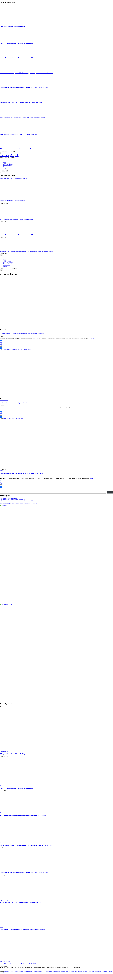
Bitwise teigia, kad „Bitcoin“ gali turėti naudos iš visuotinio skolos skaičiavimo (21, 102)
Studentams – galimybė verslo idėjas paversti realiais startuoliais (21, 473)
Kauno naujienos (95, 971)
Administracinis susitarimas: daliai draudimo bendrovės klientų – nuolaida (20, 148)
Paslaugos (5, 168)
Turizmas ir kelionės (7, 163)
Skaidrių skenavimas (28, 971)
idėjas (9, 488)
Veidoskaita (71, 971)
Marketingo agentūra (8, 971)
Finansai (4, 162)
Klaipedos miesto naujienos (38, 971)
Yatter (22, 418)
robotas (13, 418)
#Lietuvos (2, 178)
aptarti (11, 349)
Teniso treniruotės (78, 971)
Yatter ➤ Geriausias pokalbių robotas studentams (16, 403)
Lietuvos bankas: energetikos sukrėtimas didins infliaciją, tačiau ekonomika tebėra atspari (24, 87)
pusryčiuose (20, 349)
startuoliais (20, 488)
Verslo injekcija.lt (9, 155)
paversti (12, 488)
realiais (15, 488)
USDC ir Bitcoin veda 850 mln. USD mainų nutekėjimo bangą (16, 43)
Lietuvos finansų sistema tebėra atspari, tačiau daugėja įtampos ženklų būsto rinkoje (22, 117)
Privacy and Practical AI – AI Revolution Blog (12, 26)
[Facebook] (56, 341)
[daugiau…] (91, 338)
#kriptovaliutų (14, 178)
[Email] (56, 346)
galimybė (5, 488)
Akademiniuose (6, 349)
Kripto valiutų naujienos (8, 164)
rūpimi (24, 349)
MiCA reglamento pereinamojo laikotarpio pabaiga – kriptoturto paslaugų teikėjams (23, 57)
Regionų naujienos (103, 971)
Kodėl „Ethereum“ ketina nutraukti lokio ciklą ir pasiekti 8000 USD (18, 134)
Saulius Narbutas (56, 971)
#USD (9, 178)
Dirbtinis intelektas (6, 166)
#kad (18, 178)
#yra (26, 178)
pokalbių (10, 418)
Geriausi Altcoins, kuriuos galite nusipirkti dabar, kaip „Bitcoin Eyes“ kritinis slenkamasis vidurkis (26, 73)
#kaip (24, 178)
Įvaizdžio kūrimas (64, 971)
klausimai (15, 349)
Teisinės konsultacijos (18, 971)
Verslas (4, 160)
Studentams (28, 349)
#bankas (21, 178)
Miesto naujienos (48, 971)
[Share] (56, 348)
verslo (29, 488)
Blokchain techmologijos (8, 165)
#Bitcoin (6, 178)
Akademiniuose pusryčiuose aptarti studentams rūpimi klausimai (22, 334)
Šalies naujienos (6, 159)
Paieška (1, 490)
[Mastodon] (56, 343)
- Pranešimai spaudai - (87, 971)
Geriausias (5, 418)
